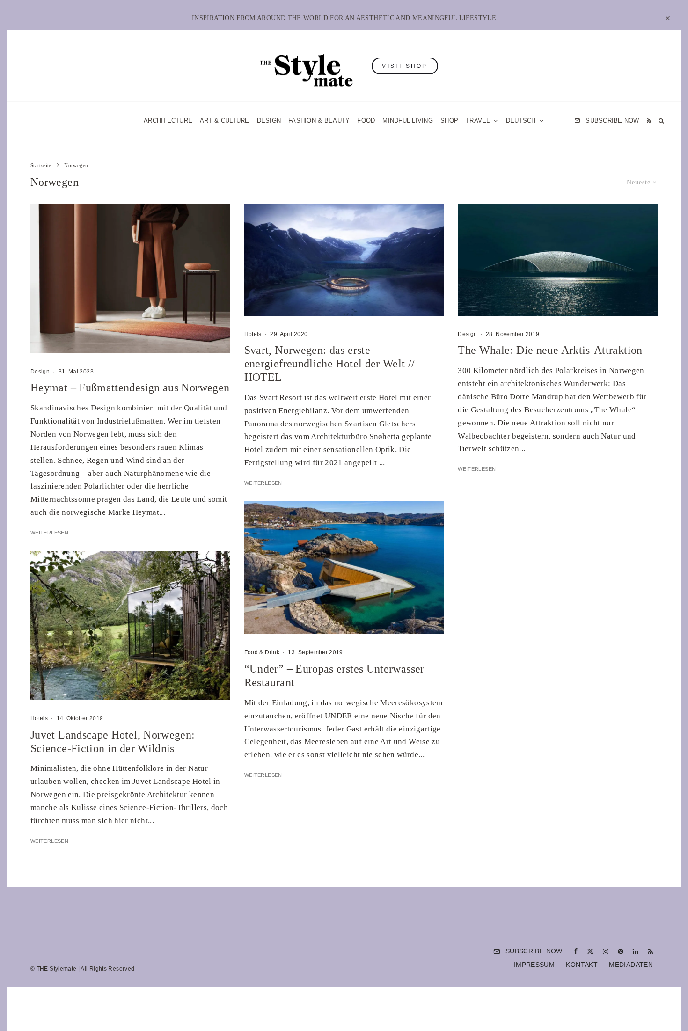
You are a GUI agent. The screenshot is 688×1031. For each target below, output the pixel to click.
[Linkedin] (635, 951)
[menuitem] (525, 120)
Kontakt (582, 964)
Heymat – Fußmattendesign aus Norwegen (129, 387)
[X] (590, 951)
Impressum (534, 964)
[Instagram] (605, 951)
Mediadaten (631, 964)
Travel (478, 120)
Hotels (39, 718)
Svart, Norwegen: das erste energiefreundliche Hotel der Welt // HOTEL (329, 363)
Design (269, 120)
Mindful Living (407, 120)
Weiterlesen (49, 532)
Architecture (168, 120)
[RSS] (649, 120)
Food (366, 120)
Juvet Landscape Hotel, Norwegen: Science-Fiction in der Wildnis (112, 741)
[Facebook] (575, 951)
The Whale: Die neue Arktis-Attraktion (550, 350)
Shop (449, 120)
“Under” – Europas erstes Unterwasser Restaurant (334, 675)
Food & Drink (261, 652)
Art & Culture (224, 120)
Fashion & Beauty (319, 120)
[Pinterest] (620, 951)
